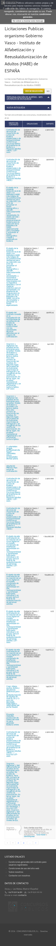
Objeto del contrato (14, 124)
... (30, 843)
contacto (22, 895)
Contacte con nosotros (19, 876)
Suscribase (40, 835)
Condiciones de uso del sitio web (24, 868)
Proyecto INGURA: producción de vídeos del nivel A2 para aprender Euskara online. (12, 720)
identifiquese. (29, 836)
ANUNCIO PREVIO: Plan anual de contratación (11, 468)
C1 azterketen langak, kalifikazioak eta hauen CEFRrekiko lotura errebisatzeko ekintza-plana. (13, 453)
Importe (50, 124)
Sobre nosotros (16, 872)
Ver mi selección (34, 91)
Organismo (32, 124)
